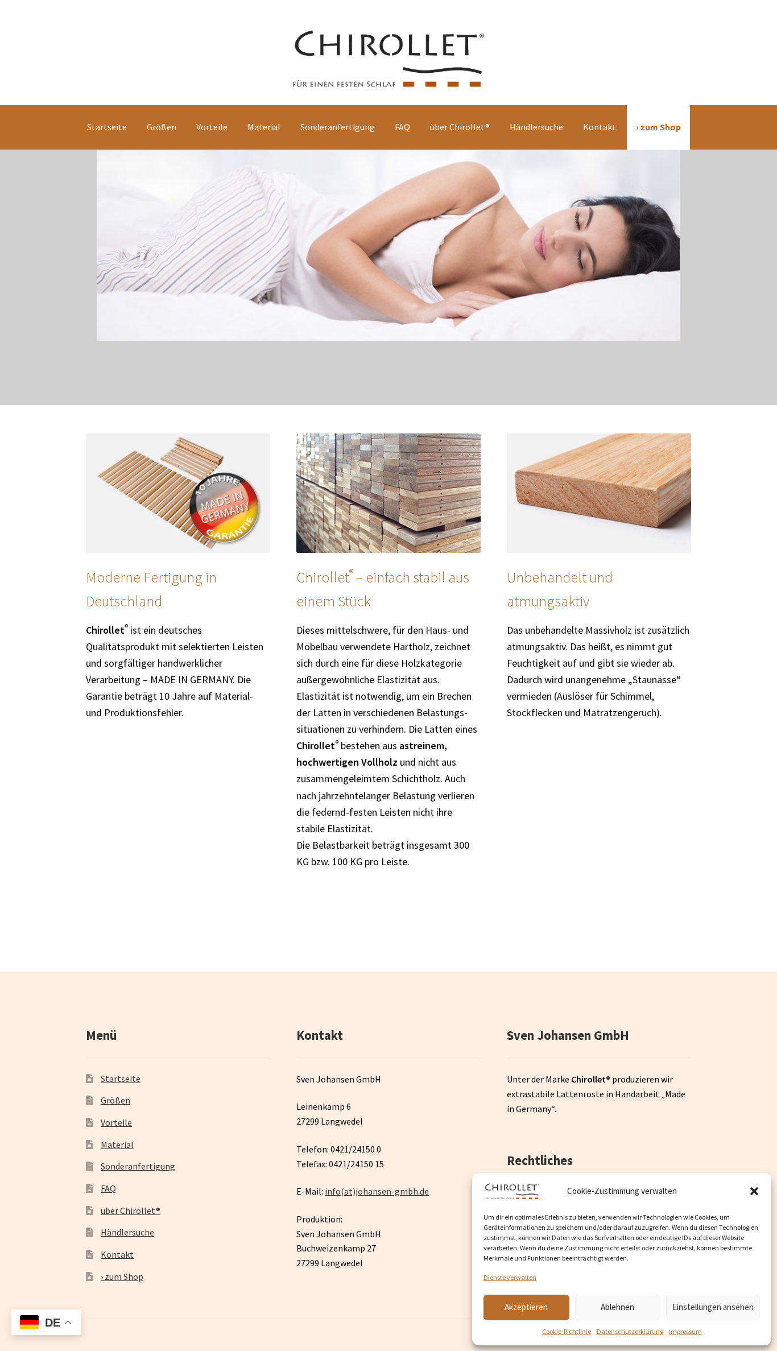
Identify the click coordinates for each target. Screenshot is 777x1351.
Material (263, 127)
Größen (161, 127)
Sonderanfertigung (337, 127)
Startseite (107, 127)
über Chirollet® (460, 127)
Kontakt (599, 127)
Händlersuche (536, 127)
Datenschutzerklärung (630, 1331)
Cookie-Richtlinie (566, 1331)
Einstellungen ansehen (713, 1307)
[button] (754, 1191)
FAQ (402, 127)
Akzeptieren (526, 1307)
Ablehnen (617, 1307)
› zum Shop (658, 127)
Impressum (685, 1331)
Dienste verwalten (509, 1277)
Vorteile (212, 127)
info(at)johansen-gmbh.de (377, 1191)
